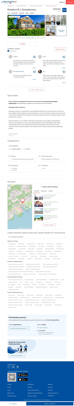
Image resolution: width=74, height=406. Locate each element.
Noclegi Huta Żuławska (22, 253)
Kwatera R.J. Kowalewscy (22, 9)
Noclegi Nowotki (12, 253)
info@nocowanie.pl (43, 327)
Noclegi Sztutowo (33, 256)
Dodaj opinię (61, 49)
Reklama (30, 387)
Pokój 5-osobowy (49, 295)
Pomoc (9, 387)
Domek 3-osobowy (28, 304)
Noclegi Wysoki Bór (31, 243)
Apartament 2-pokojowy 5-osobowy (48, 300)
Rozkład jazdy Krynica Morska (41, 287)
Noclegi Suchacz (59, 243)
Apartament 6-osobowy (59, 297)
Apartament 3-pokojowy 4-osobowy (32, 302)
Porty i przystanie (12, 284)
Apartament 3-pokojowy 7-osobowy (15, 304)
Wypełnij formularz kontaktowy (18, 328)
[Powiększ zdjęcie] (50, 20)
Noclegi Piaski (11, 246)
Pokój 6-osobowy (58, 295)
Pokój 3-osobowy (30, 295)
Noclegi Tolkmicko (12, 243)
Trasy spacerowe (51, 284)
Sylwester (35, 400)
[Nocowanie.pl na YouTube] (13, 367)
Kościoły (26, 282)
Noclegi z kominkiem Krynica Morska (50, 266)
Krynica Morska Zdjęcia (28, 287)
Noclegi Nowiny (20, 251)
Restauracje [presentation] (44, 191)
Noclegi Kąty (59, 246)
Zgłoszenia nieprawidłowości (35, 393)
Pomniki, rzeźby (58, 282)
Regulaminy (51, 395)
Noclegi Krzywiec (53, 253)
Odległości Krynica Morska (14, 289)
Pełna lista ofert (19, 287)
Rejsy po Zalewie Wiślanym (51, 202)
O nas (9, 390)
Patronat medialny (32, 396)
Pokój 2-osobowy (21, 295)
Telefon (23, 44)
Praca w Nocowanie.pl (33, 390)
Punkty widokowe (26, 284)
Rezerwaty (34, 284)
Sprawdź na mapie (30, 37)
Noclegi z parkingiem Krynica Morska (33, 264)
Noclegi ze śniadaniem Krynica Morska (43, 271)
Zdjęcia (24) (14, 13)
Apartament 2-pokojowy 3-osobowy (15, 300)
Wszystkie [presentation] (36, 191)
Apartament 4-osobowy (36, 297)
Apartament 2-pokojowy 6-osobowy (15, 302)
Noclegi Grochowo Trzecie (14, 256)
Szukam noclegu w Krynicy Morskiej (15, 279)
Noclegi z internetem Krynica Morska (33, 269)
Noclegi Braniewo (38, 258)
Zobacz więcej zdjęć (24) (61, 31)
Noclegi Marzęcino (12, 258)
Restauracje (11, 287)
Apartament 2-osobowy (13, 297)
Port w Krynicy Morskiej (50, 195)
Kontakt (9, 384)
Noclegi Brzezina (48, 251)
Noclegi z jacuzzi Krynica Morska (29, 274)
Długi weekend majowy (28, 400)
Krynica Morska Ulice (54, 287)
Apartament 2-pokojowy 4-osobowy (32, 300)
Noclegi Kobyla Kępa (29, 251)
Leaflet (19, 228)
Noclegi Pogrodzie (50, 246)
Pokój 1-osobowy (12, 295)
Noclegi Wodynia (22, 248)
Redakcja (50, 384)
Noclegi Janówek (40, 243)
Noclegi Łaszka (32, 253)
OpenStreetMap (24, 228)
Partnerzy (50, 390)
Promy (19, 284)
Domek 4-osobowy (38, 304)
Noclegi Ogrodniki (57, 251)
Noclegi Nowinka (50, 243)
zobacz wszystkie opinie (37, 89)
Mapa (27, 13)
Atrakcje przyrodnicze (13, 282)
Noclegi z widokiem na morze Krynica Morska (47, 274)
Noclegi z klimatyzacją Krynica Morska (16, 269)
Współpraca (31, 384)
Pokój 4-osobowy (39, 295)
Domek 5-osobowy (48, 304)
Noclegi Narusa (40, 248)
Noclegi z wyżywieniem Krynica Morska (50, 264)
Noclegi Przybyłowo (12, 248)
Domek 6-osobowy (58, 304)
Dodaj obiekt (70, 2)
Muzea (32, 282)
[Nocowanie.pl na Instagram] (17, 367)
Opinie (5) (21, 13)
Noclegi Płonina (24, 256)
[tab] (36, 191)
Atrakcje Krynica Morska (54, 279)
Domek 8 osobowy (12, 307)
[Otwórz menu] (2, 2)
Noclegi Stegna (21, 258)
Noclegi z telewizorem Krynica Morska (16, 264)
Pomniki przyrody (48, 282)
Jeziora (21, 282)
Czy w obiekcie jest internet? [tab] (16, 237)
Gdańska (11, 37)
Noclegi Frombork (60, 248)
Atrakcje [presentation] (51, 191)
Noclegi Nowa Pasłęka (53, 256)
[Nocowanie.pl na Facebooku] (9, 367)
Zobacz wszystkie (49, 225)
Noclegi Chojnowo (32, 246)
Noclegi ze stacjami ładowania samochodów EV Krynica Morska (21, 271)
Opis (9, 13)
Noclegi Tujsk (29, 258)
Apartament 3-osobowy (24, 297)
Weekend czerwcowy (42, 400)
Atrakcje (62, 279)
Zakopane (48, 400)
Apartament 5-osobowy (48, 297)
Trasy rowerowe (42, 284)
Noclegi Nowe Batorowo (42, 253)
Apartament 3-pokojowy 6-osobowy (48, 302)
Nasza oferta (11, 393)
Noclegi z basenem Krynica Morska (33, 266)
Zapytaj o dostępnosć (49, 403)
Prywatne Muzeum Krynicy (50, 215)
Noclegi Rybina (47, 258)
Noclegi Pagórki (31, 248)
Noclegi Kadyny (21, 243)
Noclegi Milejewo (43, 256)
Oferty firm (59, 284)
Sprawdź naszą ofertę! (16, 355)
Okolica (32, 13)
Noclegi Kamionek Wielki (21, 246)
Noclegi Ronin (11, 251)
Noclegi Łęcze (41, 246)
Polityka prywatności (53, 393)
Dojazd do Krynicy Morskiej (41, 279)
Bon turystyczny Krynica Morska (15, 274)
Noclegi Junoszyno (56, 258)
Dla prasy (50, 387)
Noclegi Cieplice (39, 251)
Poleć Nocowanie (12, 396)
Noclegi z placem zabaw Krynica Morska (16, 266)
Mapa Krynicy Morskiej (29, 279)
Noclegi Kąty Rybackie (49, 248)
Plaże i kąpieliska (39, 282)
